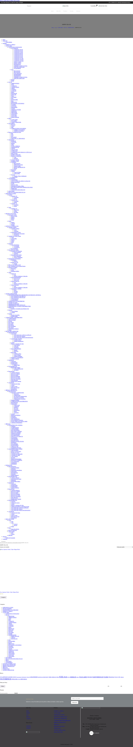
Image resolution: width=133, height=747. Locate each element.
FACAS (65, 27)
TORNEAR (11, 651)
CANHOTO (11, 621)
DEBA (9, 627)
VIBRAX (122, 677)
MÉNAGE (5, 667)
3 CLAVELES (4, 677)
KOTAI (68, 677)
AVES (9, 618)
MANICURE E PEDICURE (9, 665)
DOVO (14, 677)
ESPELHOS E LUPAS (8, 607)
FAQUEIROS (9, 657)
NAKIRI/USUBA (71, 27)
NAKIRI (10, 633)
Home (53, 27)
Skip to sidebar (10, 0)
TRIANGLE (112, 677)
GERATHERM (34, 677)
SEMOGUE (99, 677)
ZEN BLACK (14, 638)
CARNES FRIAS (12, 622)
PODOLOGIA (6, 668)
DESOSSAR (11, 628)
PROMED (89, 677)
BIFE (9, 620)
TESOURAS (8, 661)
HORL (57, 677)
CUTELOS (10, 626)
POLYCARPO (83, 677)
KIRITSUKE (11, 616)
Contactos (78, 11)
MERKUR (73, 677)
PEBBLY (77, 677)
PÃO (9, 640)
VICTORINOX (5, 679)
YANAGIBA (11, 656)
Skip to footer (17, 0)
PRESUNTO (11, 643)
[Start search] (26, 6)
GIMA (50, 677)
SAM (94, 677)
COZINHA (10, 625)
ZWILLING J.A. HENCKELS (19, 679)
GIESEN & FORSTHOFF (43, 677)
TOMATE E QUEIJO (13, 650)
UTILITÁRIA (11, 653)
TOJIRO (106, 677)
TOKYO (13, 637)
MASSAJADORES (7, 608)
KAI (65, 677)
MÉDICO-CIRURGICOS (8, 666)
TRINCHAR (11, 652)
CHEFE (10, 623)
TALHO (10, 648)
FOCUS (28, 677)
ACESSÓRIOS (9, 662)
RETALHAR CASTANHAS (14, 645)
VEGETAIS (11, 655)
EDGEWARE (19, 677)
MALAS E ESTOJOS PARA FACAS (14, 658)
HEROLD (54, 677)
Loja (56, 27)
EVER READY (24, 677)
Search (16, 693)
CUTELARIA (60, 27)
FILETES (10, 631)
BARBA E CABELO (7, 611)
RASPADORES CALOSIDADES (10, 610)
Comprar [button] (3, 597)
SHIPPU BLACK (15, 636)
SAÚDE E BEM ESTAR (8, 670)
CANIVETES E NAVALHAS (12, 613)
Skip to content (3, 0)
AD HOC (10, 677)
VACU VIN (117, 677)
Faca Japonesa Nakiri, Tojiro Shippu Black (9, 592)
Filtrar (2, 686)
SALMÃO (10, 646)
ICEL (61, 677)
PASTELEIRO (11, 641)
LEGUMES (11, 632)
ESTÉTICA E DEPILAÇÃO (9, 663)
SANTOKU (11, 647)
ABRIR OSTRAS (12, 617)
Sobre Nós (58, 11)
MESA (7, 660)
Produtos (65, 11)
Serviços (71, 11)
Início (52, 11)
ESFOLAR (10, 630)
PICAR (10, 642)
